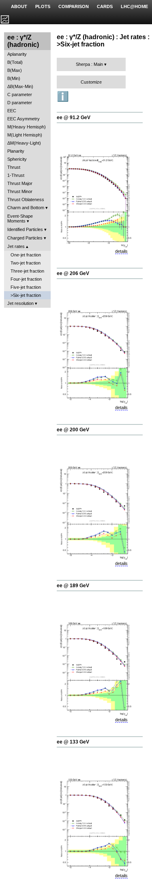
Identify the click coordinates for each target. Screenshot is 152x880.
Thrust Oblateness (25, 199)
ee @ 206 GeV (73, 273)
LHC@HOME (134, 6)
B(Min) (13, 78)
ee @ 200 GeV (73, 430)
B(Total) (15, 62)
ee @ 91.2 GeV (73, 117)
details (121, 251)
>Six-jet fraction (26, 295)
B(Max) (14, 70)
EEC (11, 110)
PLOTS (42, 6)
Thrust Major (19, 183)
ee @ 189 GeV (73, 585)
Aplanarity (17, 54)
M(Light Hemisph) (24, 134)
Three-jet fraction (27, 271)
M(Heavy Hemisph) (26, 126)
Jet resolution (20, 303)
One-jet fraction (26, 254)
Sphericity (17, 159)
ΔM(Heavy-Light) (24, 143)
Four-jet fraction (26, 279)
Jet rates (16, 246)
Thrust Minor (19, 191)
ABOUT (19, 6)
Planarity (15, 151)
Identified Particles (25, 229)
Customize (91, 82)
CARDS (105, 6)
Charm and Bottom (25, 207)
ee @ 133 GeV (73, 742)
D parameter (19, 102)
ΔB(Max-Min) (20, 86)
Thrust (13, 167)
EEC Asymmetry (23, 118)
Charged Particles (25, 237)
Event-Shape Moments (20, 218)
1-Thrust (15, 175)
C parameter (19, 94)
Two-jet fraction (26, 262)
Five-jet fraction (26, 287)
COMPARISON (73, 6)
